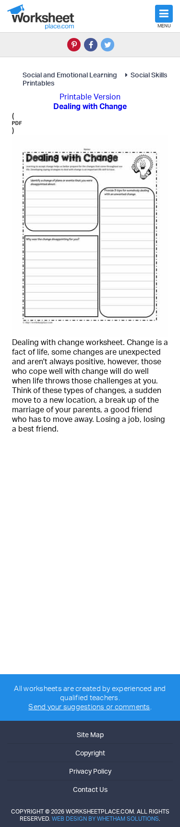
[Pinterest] (74, 44)
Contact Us (90, 789)
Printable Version (90, 96)
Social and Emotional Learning (71, 75)
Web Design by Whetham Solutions (105, 818)
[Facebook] (90, 44)
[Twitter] (107, 44)
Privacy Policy (90, 771)
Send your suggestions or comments (89, 706)
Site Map (90, 734)
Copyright (90, 753)
